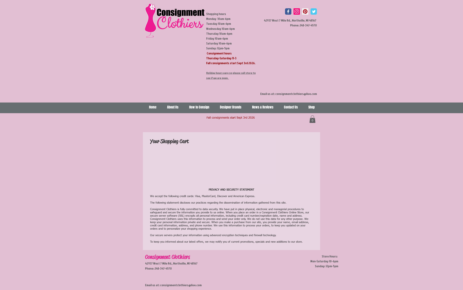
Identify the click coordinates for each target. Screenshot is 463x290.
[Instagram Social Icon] (297, 11)
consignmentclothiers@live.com (296, 93)
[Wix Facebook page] (288, 11)
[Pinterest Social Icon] (305, 11)
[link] (312, 119)
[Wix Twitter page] (314, 11)
